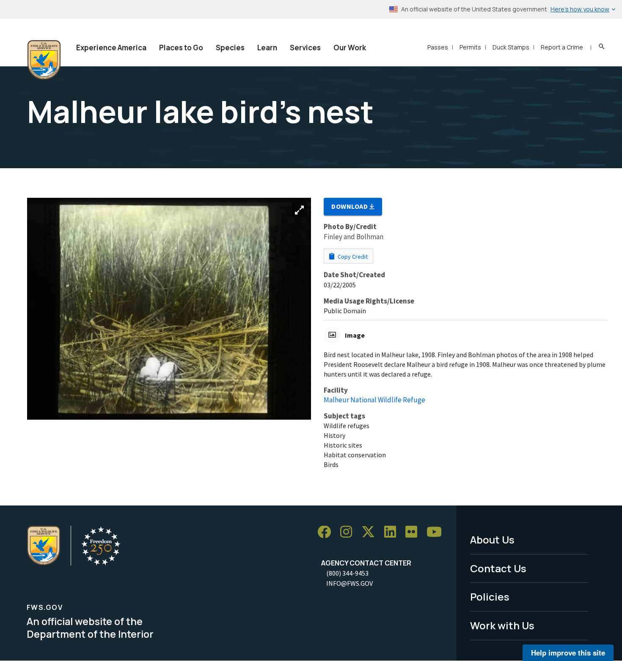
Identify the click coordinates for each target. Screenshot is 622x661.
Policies (489, 597)
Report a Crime (562, 47)
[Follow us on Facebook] (327, 532)
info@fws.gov (349, 583)
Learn (267, 47)
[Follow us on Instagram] (349, 532)
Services (305, 47)
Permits (470, 47)
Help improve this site (568, 652)
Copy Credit (352, 256)
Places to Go (181, 47)
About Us (492, 539)
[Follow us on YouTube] (437, 532)
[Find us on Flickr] (414, 532)
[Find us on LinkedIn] (393, 532)
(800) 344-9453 (347, 573)
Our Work (349, 47)
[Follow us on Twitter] (371, 532)
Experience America (111, 47)
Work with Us (502, 625)
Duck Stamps (511, 47)
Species (230, 47)
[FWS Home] (44, 60)
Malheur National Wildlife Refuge (374, 399)
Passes (437, 47)
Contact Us (498, 568)
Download (350, 206)
